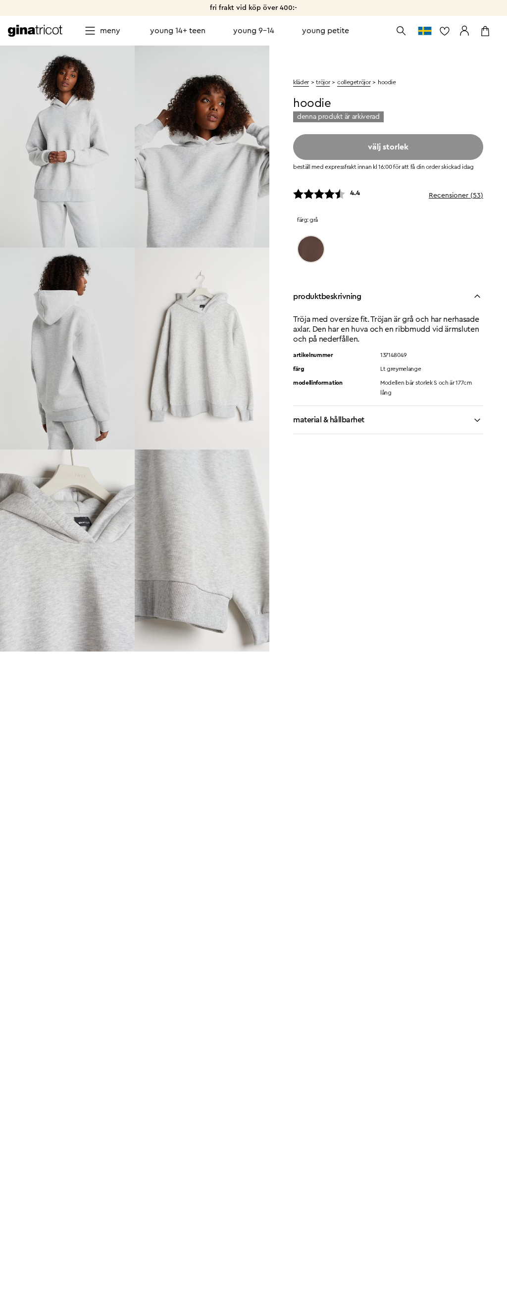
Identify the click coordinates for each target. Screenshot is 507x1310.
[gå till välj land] (425, 31)
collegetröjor (353, 82)
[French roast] (311, 249)
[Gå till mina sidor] (464, 31)
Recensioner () (456, 195)
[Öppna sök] (401, 31)
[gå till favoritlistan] (445, 31)
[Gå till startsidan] (35, 31)
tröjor (323, 82)
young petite (325, 31)
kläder (301, 82)
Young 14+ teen (177, 31)
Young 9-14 (253, 31)
